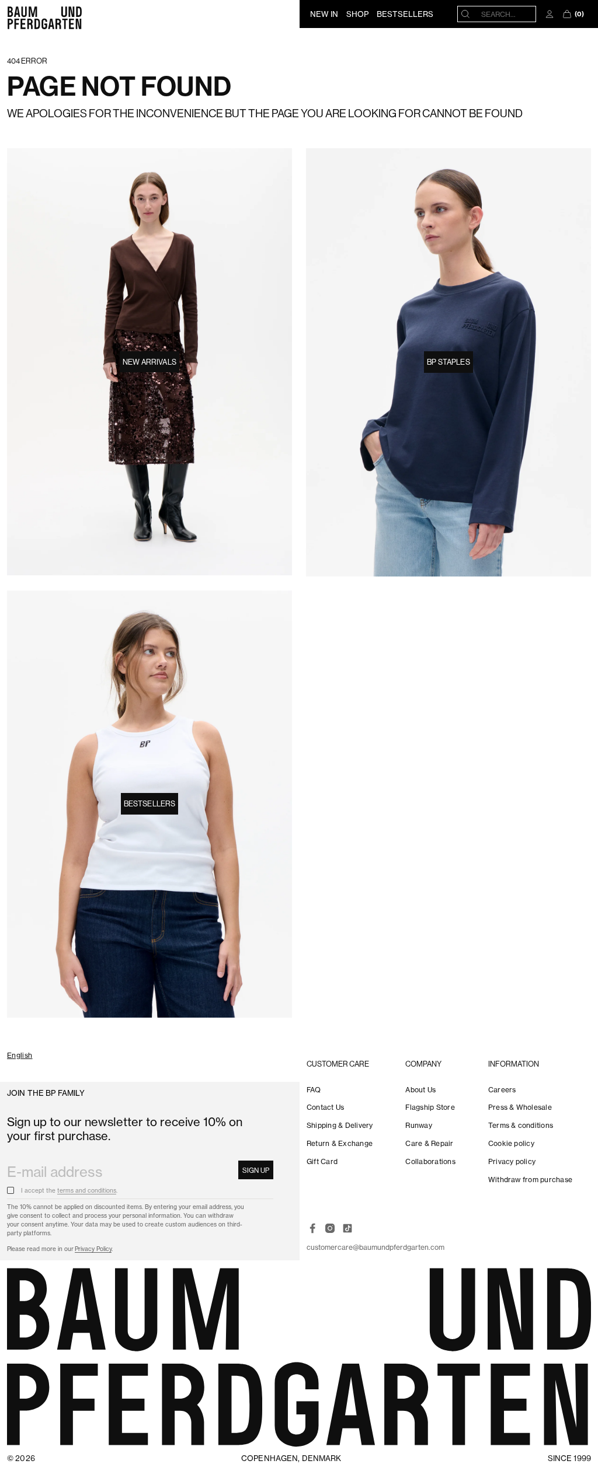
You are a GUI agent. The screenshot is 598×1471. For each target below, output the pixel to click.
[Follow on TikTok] (347, 1228)
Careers (502, 1089)
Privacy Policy (93, 1249)
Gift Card (322, 1161)
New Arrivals (149, 361)
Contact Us (325, 1107)
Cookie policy (511, 1143)
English (20, 1056)
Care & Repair (429, 1143)
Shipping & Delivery (340, 1125)
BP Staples (448, 361)
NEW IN (324, 14)
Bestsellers (149, 803)
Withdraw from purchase (530, 1179)
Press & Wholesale (520, 1107)
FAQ (314, 1089)
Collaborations (430, 1161)
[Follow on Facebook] (312, 1228)
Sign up (255, 1170)
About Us (420, 1089)
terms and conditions (86, 1190)
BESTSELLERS (405, 14)
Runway (418, 1125)
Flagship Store (429, 1107)
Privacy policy (512, 1161)
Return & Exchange (340, 1143)
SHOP (357, 14)
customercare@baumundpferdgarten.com (375, 1247)
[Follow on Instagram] (330, 1228)
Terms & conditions (520, 1125)
